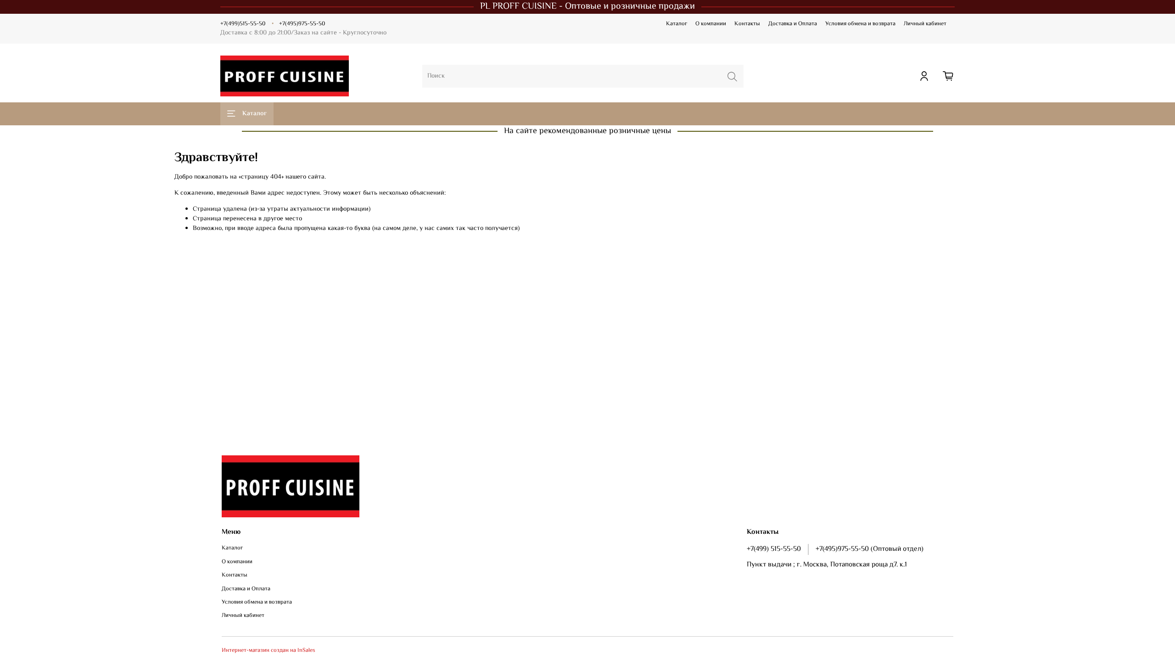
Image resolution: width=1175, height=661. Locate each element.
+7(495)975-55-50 (302, 23)
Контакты (747, 23)
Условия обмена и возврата (860, 23)
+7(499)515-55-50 (242, 23)
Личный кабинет (925, 23)
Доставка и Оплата (792, 23)
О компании (710, 23)
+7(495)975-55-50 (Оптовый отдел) (869, 549)
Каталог (676, 23)
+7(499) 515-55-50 (774, 549)
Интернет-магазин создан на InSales (268, 650)
